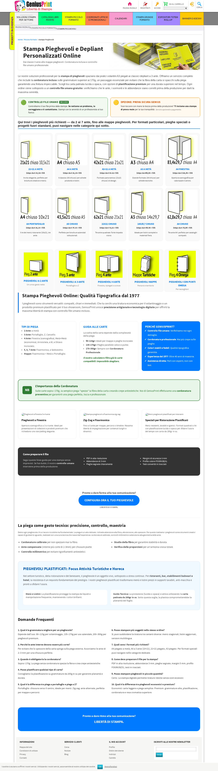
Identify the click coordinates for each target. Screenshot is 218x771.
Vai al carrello (176, 4)
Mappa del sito (26, 747)
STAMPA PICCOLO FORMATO (43, 28)
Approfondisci (111, 766)
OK (100, 767)
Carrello (112, 758)
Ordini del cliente (116, 751)
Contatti (23, 758)
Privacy (23, 754)
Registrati (145, 8)
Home (20, 40)
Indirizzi (112, 754)
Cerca (66, 747)
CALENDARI (121, 18)
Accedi (157, 8)
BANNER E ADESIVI (191, 18)
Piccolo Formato (30, 40)
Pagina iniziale (130, 8)
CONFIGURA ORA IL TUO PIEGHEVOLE (109, 500)
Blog (66, 754)
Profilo (112, 747)
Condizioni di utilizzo (29, 751)
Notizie (67, 751)
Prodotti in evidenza (12, 31)
